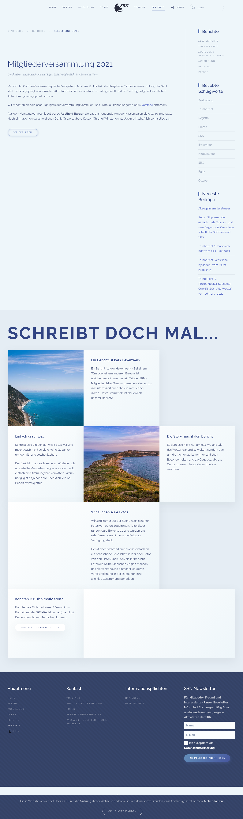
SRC (201, 162)
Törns (104, 7)
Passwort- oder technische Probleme (87, 722)
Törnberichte (208, 46)
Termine (140, 7)
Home (53, 7)
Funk (201, 171)
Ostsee (202, 180)
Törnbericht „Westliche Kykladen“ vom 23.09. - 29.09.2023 (213, 265)
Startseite (15, 31)
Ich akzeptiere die (199, 745)
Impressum (133, 698)
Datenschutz (134, 703)
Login (180, 7)
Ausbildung (86, 7)
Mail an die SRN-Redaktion (40, 627)
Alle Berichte (208, 41)
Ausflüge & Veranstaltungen (211, 54)
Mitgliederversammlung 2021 (60, 64)
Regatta (204, 66)
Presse (203, 72)
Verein (67, 7)
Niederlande (206, 153)
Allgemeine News (88, 74)
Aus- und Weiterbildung (84, 703)
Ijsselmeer (205, 145)
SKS (201, 136)
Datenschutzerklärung (199, 748)
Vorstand (147, 105)
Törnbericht (205, 109)
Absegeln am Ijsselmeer (214, 208)
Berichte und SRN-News (83, 714)
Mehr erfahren (213, 801)
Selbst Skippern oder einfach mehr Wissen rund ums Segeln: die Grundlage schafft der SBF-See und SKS (216, 227)
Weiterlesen (22, 132)
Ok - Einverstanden (122, 811)
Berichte (158, 7)
